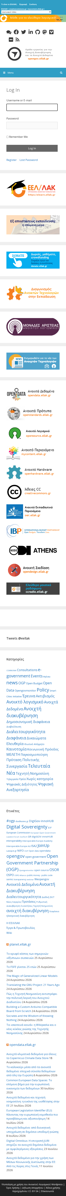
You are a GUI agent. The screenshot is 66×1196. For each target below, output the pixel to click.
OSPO (10, 875)
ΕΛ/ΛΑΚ (4, 9)
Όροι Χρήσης (13, 1187)
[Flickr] (11, 39)
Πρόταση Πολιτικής (22, 759)
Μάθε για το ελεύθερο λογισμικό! (33, 17)
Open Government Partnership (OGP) (32, 862)
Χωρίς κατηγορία (39, 778)
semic (9, 879)
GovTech (23, 837)
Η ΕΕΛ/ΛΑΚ (13, 923)
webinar (30, 879)
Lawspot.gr (11, 851)
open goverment (35, 857)
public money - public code (40, 875)
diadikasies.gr (22, 821)
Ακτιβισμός (45, 696)
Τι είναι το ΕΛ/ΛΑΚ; (9, 4)
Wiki (9, 933)
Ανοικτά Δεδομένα (22, 884)
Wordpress (57, 1184)
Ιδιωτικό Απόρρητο (34, 744)
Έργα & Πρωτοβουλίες (20, 928)
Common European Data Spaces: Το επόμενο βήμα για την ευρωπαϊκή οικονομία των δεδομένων (29, 1084)
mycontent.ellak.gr (36, 9)
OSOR (54, 869)
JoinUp (43, 845)
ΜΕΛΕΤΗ (13, 754)
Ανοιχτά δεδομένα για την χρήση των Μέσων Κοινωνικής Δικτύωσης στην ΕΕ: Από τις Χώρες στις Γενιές (31, 1162)
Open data (34, 851)
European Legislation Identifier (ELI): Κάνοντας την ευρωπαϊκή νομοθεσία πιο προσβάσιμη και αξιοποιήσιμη (32, 1114)
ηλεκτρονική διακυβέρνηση (20, 915)
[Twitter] (23, 32)
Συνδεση (33, 4)
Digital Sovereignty (26, 827)
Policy (43, 690)
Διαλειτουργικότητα (25, 731)
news (12, 682)
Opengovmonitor (25, 690)
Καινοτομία (16, 749)
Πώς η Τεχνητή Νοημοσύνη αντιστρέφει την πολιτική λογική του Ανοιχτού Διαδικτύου (31, 998)
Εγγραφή (23, 4)
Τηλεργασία (12, 779)
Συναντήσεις (27, 906)
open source (41, 870)
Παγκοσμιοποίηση (34, 755)
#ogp (10, 820)
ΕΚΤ (52, 897)
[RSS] (17, 39)
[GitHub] (37, 32)
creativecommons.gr (17, 9)
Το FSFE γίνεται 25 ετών (21, 967)
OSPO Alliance (20, 875)
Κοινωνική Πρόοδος (43, 749)
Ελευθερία (15, 743)
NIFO (20, 850)
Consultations (27, 670)
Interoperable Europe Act (18, 846)
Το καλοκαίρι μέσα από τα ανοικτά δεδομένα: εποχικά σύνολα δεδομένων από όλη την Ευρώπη (30, 1071)
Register (11, 159)
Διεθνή (45, 897)
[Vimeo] (51, 32)
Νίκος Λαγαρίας (13, 902)
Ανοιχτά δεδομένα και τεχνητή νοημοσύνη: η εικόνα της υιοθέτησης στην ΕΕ (32, 1101)
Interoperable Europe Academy (37, 841)
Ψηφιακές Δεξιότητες (21, 784)
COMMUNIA (11, 670)
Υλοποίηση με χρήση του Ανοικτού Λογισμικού (26, 1184)
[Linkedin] (31, 32)
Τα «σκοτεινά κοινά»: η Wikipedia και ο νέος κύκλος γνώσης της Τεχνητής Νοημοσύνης (31, 1029)
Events (37, 676)
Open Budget (34, 683)
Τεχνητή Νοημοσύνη (32, 773)
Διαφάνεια (16, 738)
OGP (21, 683)
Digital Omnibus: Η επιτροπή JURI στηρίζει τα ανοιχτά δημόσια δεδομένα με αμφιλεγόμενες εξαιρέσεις (31, 1145)
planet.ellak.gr (20, 944)
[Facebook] (16, 32)
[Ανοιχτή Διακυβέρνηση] (33, 53)
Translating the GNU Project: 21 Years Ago (33, 985)
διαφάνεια (54, 911)
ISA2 (34, 846)
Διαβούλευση (13, 726)
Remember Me (18, 136)
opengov (15, 856)
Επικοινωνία (47, 1191)
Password (12, 118)
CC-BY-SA (33, 1191)
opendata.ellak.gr (22, 1045)
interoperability (14, 840)
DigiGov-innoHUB (41, 821)
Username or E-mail (19, 100)
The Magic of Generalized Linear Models (32, 976)
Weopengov (41, 879)
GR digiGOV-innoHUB (40, 836)
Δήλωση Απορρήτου (32, 1187)
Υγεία (22, 779)
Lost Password (29, 159)
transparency (20, 879)
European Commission (18, 832)
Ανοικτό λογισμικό (24, 702)
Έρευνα (28, 695)
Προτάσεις (29, 901)
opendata (44, 850)
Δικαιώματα (36, 738)
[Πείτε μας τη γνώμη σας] (8, 32)
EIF (50, 827)
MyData (46, 676)
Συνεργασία (16, 766)
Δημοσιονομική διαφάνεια (28, 721)
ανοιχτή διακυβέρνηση (27, 910)
